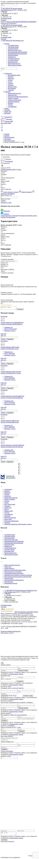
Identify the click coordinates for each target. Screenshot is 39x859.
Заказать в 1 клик (6, 202)
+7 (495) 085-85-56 (6, 8)
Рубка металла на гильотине (13, 571)
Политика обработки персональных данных (18, 524)
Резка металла (8, 581)
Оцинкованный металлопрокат (14, 541)
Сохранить (4, 740)
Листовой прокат (9, 536)
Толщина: (4, 174)
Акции (6, 502)
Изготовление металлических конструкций (17, 576)
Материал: (4, 171)
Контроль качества (10, 517)
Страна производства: (7, 178)
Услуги (6, 509)
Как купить (33, 215)
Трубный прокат (9, 538)
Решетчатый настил (10, 553)
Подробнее (10, 339)
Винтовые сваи (9, 551)
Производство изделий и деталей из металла (18, 575)
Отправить (20, 309)
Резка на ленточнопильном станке (15, 570)
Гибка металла (8, 578)
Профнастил (8, 546)
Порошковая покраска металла (13, 573)
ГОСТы (6, 512)
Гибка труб (7, 567)
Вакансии (7, 492)
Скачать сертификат (7, 751)
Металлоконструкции (11, 554)
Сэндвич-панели (9, 549)
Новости (7, 491)
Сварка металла (9, 568)
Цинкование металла (10, 583)
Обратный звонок (21, 590)
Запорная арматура (10, 548)
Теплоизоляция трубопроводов (14, 580)
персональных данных (16, 674)
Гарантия (7, 522)
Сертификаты (8, 514)
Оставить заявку (23, 670)
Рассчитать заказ (6, 123)
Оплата (27, 215)
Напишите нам (32, 590)
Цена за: (3, 184)
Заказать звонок (17, 8)
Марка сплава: (5, 181)
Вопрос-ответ (8, 511)
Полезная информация (11, 521)
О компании (8, 489)
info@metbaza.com (6, 10)
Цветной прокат (9, 544)
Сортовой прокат (9, 534)
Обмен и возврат (9, 499)
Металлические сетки (11, 539)
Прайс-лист (8, 507)
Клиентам (7, 496)
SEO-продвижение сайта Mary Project (26, 612)
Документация (10, 217)
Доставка (21, 215)
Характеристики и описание (9, 215)
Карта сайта (8, 519)
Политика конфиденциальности (11, 631)
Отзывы (3, 217)
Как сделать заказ (9, 504)
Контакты (7, 516)
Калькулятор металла (10, 497)
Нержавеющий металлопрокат (13, 543)
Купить (3, 200)
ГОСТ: (3, 188)
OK (2, 663)
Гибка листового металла (12, 565)
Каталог (6, 501)
